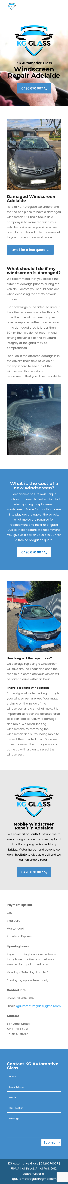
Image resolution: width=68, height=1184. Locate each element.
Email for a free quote (28, 250)
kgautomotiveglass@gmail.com (38, 1006)
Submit (49, 1142)
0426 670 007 (32, 88)
